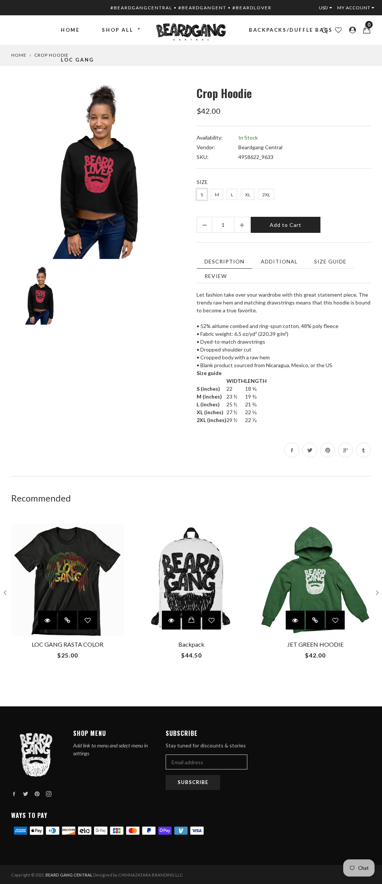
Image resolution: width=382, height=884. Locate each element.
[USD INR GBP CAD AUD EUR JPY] (327, 7)
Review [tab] (215, 276)
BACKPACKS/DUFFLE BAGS (291, 30)
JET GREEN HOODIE (315, 644)
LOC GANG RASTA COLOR (67, 644)
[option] (98, 172)
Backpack (191, 644)
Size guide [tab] (330, 261)
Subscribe (193, 782)
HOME (70, 30)
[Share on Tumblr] (363, 450)
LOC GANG (77, 60)
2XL (266, 194)
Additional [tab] (279, 261)
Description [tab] (224, 261)
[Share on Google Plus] (345, 450)
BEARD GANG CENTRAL (69, 874)
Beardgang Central (260, 147)
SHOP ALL (117, 30)
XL (247, 194)
